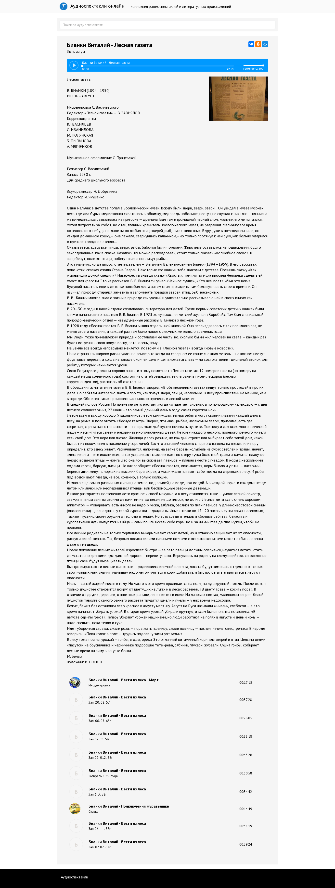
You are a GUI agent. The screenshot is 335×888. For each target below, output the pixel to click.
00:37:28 (245, 699)
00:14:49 (245, 809)
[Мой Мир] (265, 44)
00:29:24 (245, 844)
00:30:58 (245, 773)
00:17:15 (245, 682)
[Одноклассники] (258, 44)
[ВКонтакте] (251, 44)
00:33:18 (245, 736)
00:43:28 (245, 755)
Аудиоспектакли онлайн (96, 6)
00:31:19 (245, 826)
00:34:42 (245, 791)
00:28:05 (245, 718)
